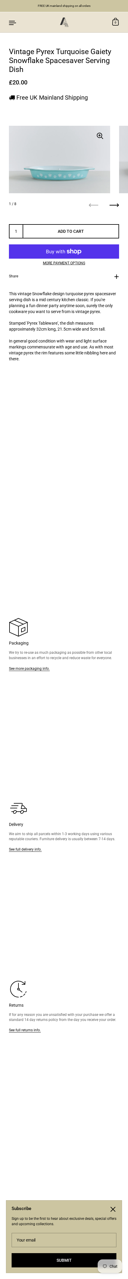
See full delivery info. (25, 849)
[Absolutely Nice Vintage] (64, 22)
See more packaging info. (29, 668)
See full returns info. (25, 1030)
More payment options (64, 263)
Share (13, 276)
